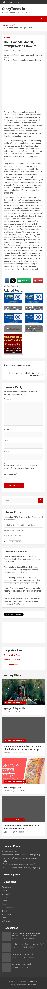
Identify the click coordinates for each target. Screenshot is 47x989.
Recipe (7, 820)
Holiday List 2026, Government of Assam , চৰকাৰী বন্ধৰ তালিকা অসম (26, 934)
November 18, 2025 (19, 939)
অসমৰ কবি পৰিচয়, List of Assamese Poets (18, 855)
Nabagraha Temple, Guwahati (18, 365)
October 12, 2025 (18, 967)
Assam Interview (11, 664)
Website (7, 452)
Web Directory (7, 914)
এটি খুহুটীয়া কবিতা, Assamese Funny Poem (17, 864)
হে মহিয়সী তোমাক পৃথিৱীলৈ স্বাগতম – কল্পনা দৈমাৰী (19, 525)
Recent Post (11, 928)
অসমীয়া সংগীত (6, 921)
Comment (8, 399)
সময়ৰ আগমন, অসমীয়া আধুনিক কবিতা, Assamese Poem (21, 858)
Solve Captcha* (10, 474)
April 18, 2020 (9, 711)
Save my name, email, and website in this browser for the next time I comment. (20, 466)
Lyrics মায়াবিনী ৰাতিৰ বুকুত (12, 541)
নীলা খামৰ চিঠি (6, 851)
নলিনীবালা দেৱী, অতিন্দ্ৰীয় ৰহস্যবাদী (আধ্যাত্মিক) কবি (18, 868)
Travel (7, 38)
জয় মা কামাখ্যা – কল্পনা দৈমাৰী (13, 536)
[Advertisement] (23, 87)
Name (6, 429)
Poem (4, 901)
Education (6, 897)
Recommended (19, 702)
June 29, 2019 (9, 51)
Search (40, 500)
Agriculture (6, 887)
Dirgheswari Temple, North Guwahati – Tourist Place (25, 374)
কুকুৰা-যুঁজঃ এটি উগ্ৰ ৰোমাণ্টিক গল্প (16, 708)
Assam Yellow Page (12, 655)
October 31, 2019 (10, 832)
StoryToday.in (13, 9)
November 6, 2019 (11, 791)
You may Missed (13, 675)
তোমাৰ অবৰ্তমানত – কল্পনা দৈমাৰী (14, 530)
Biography (6, 894)
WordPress (31, 985)
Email (6, 441)
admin (18, 51)
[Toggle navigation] (5, 19)
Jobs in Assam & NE (12, 660)
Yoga (4, 918)
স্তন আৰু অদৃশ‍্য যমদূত (12, 787)
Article (8, 702)
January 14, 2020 (10, 753)
